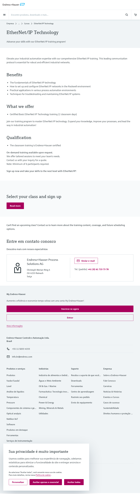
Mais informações (15, 325)
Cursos (27, 23)
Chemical (43, 397)
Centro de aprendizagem (82, 391)
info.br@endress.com (22, 356)
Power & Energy (46, 402)
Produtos (11, 375)
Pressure (11, 402)
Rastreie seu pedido (80, 397)
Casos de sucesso (111, 402)
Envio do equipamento (81, 402)
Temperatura (13, 397)
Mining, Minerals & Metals (51, 408)
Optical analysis (14, 413)
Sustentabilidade (111, 408)
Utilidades (43, 413)
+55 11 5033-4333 (21, 348)
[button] (15, 205)
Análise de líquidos (15, 391)
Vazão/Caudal (13, 380)
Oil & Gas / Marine (47, 386)
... (19, 23)
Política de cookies (43, 475)
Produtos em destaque (17, 429)
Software (11, 424)
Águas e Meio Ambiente (50, 380)
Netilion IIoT (12, 419)
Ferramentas (12, 435)
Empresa (10, 23)
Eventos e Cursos (111, 397)
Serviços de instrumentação (19, 440)
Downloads (76, 380)
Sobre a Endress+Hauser (114, 375)
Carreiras (107, 386)
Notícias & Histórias (112, 391)
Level (9, 386)
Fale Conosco (109, 380)
